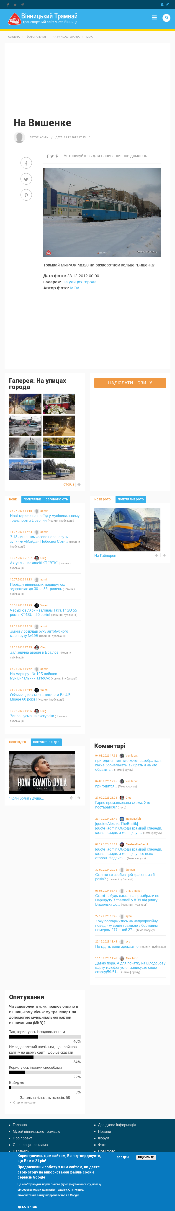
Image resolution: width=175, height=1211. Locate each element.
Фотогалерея (36, 36)
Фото (102, 1145)
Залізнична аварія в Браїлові (34, 652)
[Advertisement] (87, 79)
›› (79, 485)
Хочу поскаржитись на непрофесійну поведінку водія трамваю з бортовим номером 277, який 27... (126, 925)
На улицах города (66, 36)
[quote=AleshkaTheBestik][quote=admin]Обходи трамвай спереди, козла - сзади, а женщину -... (128, 828)
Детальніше (27, 1207)
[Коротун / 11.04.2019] (25, 426)
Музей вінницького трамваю (36, 1131)
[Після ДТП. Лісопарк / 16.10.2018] (59, 448)
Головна (13, 36)
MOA (89, 36)
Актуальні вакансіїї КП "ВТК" (34, 563)
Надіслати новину (130, 382)
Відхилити (146, 1157)
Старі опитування (24, 1102)
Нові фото (106, 1151)
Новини (104, 1131)
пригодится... (106, 786)
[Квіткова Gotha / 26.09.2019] (59, 404)
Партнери (21, 1151)
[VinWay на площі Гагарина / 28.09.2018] (25, 470)
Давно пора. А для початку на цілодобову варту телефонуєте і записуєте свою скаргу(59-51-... (130, 967)
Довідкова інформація (117, 1125)
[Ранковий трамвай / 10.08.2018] (59, 470)
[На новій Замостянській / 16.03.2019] (59, 426)
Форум (103, 1138)
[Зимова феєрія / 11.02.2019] (25, 448)
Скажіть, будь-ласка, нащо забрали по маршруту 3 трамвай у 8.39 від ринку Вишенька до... (127, 900)
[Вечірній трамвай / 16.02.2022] (25, 404)
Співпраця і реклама (30, 1145)
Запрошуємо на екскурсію (32, 716)
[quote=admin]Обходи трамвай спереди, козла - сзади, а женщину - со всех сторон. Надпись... (128, 853)
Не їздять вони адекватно (117, 946)
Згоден (123, 1157)
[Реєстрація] (167, 4)
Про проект (22, 1138)
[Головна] (42, 19)
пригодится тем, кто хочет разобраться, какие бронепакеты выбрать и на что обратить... (128, 765)
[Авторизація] (162, 4)
